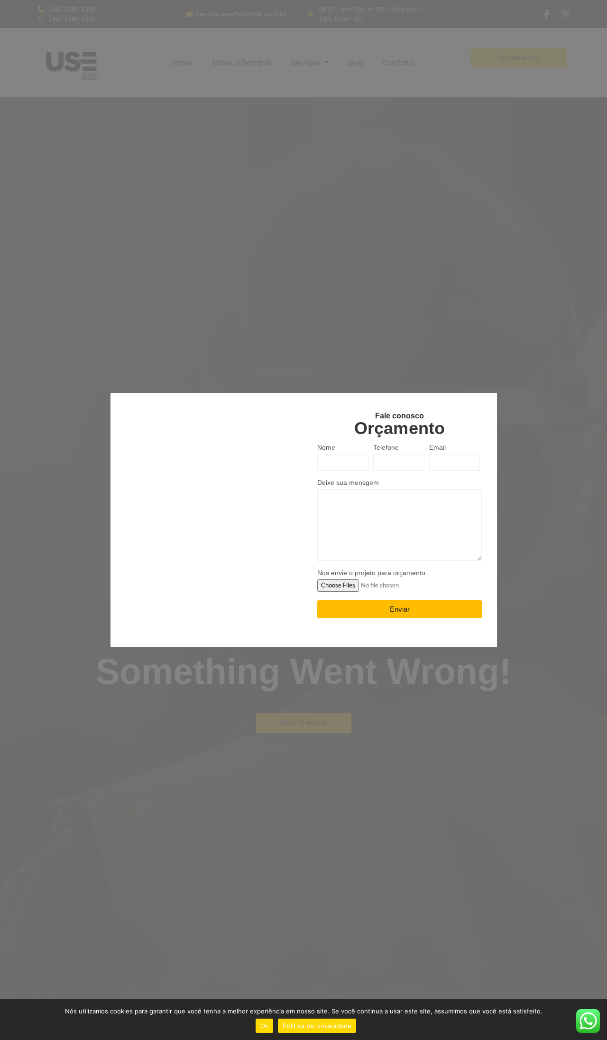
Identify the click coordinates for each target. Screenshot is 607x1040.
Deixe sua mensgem (348, 482)
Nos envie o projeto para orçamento (371, 573)
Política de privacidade (317, 1026)
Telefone (386, 447)
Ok (264, 1026)
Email (437, 447)
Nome (326, 447)
